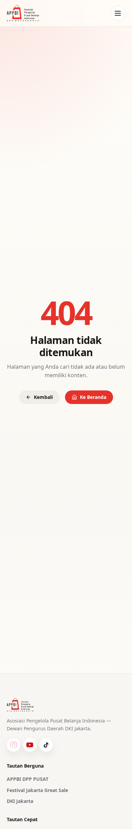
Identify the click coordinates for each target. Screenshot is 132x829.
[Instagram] (13, 745)
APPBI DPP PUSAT (27, 779)
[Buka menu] (117, 13)
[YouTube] (30, 745)
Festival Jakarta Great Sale (37, 790)
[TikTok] (46, 745)
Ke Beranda (93, 397)
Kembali (43, 397)
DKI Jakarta (20, 801)
